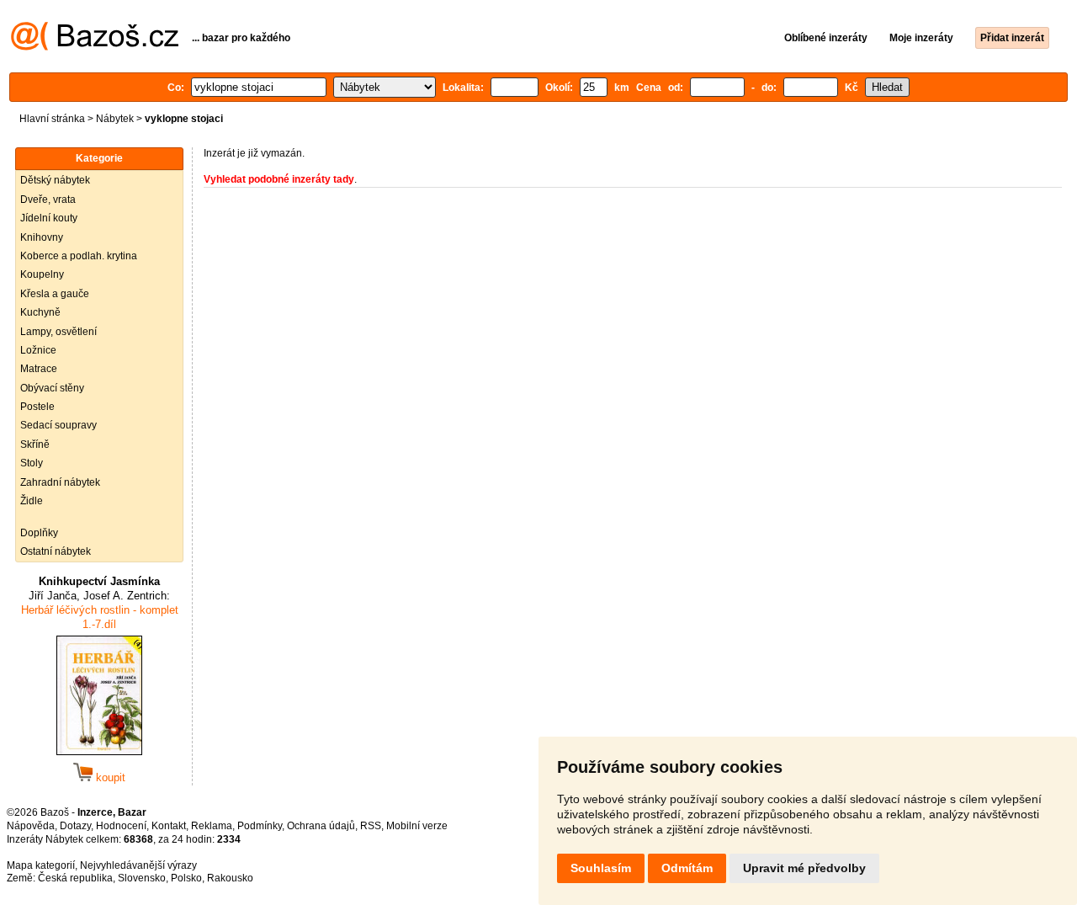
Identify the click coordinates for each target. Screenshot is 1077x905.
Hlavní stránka (52, 119)
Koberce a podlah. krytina (78, 256)
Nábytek (115, 119)
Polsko (186, 878)
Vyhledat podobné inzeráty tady (279, 179)
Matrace (38, 369)
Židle (31, 501)
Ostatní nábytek (55, 551)
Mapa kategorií (41, 865)
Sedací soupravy (58, 425)
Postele (37, 407)
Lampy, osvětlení (58, 332)
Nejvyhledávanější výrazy (138, 865)
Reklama (211, 826)
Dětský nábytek (55, 180)
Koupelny (42, 274)
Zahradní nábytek (60, 482)
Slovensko (142, 878)
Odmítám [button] (687, 868)
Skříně (35, 444)
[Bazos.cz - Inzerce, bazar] (94, 47)
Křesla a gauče (54, 294)
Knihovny (41, 237)
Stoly (31, 463)
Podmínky (259, 826)
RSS (370, 826)
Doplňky (39, 533)
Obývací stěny (52, 388)
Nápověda (31, 826)
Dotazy (75, 826)
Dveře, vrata (48, 199)
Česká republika (75, 878)
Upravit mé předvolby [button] (804, 868)
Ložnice (38, 350)
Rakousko (230, 878)
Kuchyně (40, 312)
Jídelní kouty (48, 218)
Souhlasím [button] (600, 868)
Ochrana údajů (321, 826)
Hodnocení (121, 826)
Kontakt (168, 826)
